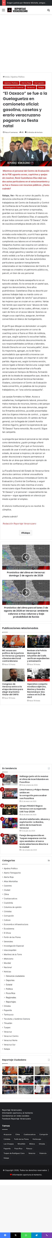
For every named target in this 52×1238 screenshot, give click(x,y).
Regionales (11, 997)
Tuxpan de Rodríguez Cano (14, 1153)
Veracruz (31, 87)
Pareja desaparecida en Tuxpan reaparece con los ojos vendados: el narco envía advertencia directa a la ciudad (34, 841)
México (32, 1144)
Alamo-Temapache (12, 873)
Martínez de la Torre (13, 954)
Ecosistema (9, 929)
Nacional (8, 967)
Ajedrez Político (18, 77)
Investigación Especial (13, 87)
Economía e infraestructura (16, 924)
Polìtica (9, 989)
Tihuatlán (8, 1023)
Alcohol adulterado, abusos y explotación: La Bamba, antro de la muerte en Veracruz (35, 823)
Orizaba (7, 1006)
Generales (8, 941)
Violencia (42, 1153)
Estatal (9, 984)
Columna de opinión (12, 907)
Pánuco (29, 1148)
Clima (6, 894)
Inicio (7, 77)
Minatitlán (21, 1144)
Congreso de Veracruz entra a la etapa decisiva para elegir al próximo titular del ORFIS (12, 689)
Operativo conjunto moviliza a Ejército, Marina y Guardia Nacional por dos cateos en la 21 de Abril (37, 691)
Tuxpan (7, 1027)
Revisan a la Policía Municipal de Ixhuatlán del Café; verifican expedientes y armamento (38, 655)
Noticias (7, 971)
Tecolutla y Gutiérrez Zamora (17, 1019)
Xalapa (41, 87)
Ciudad (7, 890)
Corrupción (39, 83)
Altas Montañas (11, 881)
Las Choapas (9, 1144)
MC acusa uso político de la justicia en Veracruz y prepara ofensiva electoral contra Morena (13, 655)
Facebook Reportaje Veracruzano (16, 1119)
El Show (7, 933)
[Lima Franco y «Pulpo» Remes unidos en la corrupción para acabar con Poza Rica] (9, 793)
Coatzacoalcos (10, 898)
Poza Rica (10, 993)
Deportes (10, 980)
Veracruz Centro (11, 1036)
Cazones (8, 886)
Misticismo (8, 959)
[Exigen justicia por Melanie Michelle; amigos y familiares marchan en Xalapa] (9, 1090)
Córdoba (8, 911)
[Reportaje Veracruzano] (18, 10)
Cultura (7, 920)
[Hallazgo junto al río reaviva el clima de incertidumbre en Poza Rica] (9, 780)
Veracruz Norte (10, 1040)
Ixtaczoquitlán (10, 950)
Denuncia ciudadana (15, 976)
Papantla (8, 1010)
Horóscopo (37, 1139)
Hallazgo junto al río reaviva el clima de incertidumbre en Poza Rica (34, 779)
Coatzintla (8, 903)
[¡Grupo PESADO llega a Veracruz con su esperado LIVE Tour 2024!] (9, 809)
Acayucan (8, 1134)
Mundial (7, 963)
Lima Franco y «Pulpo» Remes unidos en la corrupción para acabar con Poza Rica (34, 794)
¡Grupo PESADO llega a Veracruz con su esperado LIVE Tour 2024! (33, 808)
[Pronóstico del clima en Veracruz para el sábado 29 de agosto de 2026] (26, 1090)
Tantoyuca (8, 1014)
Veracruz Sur (9, 1045)
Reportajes (11, 1002)
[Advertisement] (26, 44)
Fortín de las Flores (12, 937)
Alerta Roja (26, 83)
